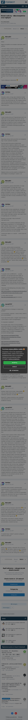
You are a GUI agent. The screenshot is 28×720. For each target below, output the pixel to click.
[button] (14, 370)
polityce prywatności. (14, 359)
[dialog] (14, 360)
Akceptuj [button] (14, 362)
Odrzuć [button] (14, 366)
